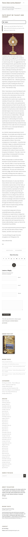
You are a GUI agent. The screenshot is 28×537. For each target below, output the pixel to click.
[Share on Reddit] (19, 258)
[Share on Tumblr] (14, 258)
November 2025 (6, 407)
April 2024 (4, 423)
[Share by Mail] (22, 258)
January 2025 (5, 414)
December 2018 (5, 458)
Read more (4, 498)
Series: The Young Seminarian (8, 391)
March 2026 (4, 400)
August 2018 (5, 465)
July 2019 (4, 446)
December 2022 (5, 432)
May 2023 (4, 428)
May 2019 (4, 450)
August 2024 (5, 418)
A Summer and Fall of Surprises (9, 388)
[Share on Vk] (16, 258)
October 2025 (5, 409)
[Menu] (23, 2)
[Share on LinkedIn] (11, 258)
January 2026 (5, 404)
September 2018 (6, 464)
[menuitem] (23, 2)
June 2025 (4, 411)
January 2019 (5, 457)
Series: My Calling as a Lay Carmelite (10, 389)
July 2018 (4, 467)
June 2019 (4, 448)
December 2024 (5, 416)
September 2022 (6, 437)
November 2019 (6, 439)
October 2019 (5, 441)
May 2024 (4, 421)
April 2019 (4, 451)
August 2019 (5, 444)
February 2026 (5, 402)
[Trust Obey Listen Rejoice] (11, 4)
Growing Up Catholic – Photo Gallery (10, 382)
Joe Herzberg (19, 250)
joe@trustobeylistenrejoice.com (12, 530)
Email (19, 285)
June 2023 (4, 427)
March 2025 (4, 413)
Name (19, 277)
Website (19, 293)
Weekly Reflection (6, 393)
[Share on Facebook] (3, 258)
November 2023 (6, 425)
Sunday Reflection (6, 386)
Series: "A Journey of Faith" (8, 384)
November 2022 (6, 434)
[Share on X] (6, 258)
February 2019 (5, 455)
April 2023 (4, 430)
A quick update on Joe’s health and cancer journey (10, 364)
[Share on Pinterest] (8, 258)
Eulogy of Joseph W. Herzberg (7, 361)
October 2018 (5, 462)
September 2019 (6, 443)
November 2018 (6, 460)
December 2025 (5, 406)
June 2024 (4, 420)
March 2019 (4, 453)
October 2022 (5, 436)
